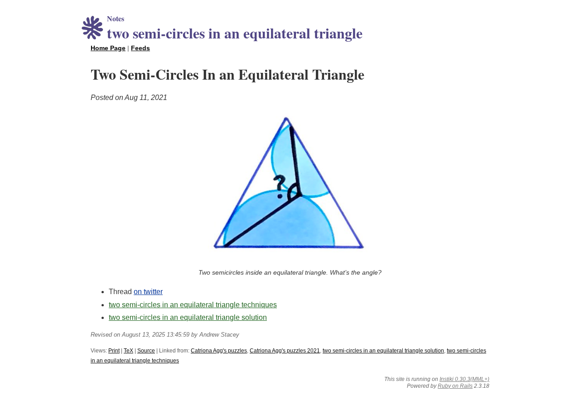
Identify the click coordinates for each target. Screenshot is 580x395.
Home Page (108, 48)
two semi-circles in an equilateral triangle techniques (193, 305)
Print (114, 350)
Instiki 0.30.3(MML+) (464, 379)
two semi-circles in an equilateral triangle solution (188, 317)
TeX (128, 350)
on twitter (148, 291)
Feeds (140, 48)
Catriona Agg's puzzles (219, 350)
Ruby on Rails (455, 386)
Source (146, 350)
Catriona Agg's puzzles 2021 (285, 350)
